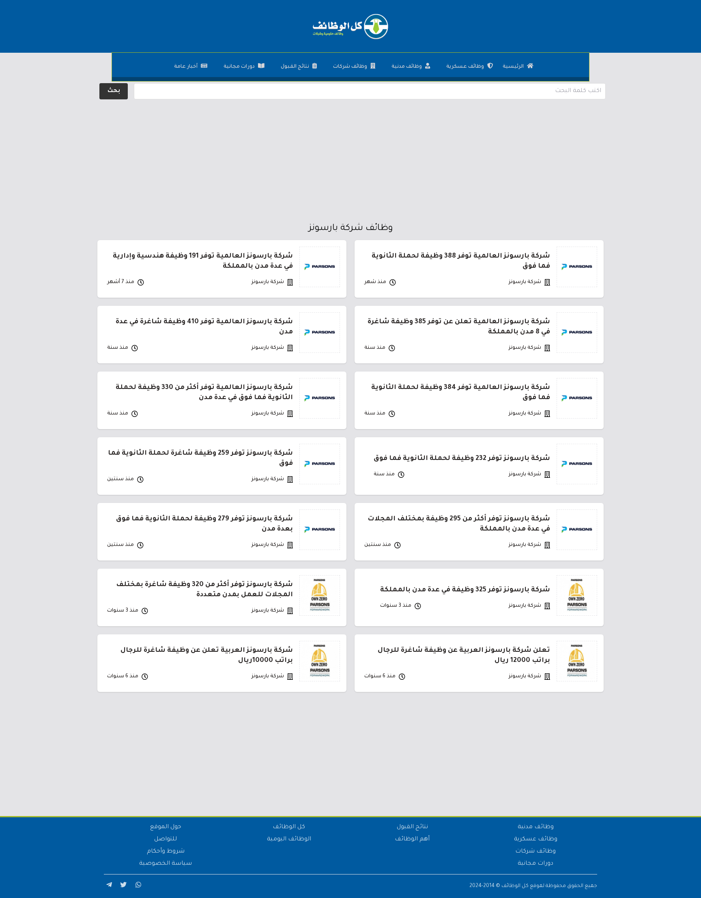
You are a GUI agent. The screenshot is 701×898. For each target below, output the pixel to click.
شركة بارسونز (525, 282)
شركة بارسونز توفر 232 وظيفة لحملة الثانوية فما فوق (462, 458)
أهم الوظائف (412, 839)
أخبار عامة (186, 67)
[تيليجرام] (108, 886)
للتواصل (165, 839)
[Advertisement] (350, 158)
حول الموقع (165, 827)
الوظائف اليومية (289, 839)
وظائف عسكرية (465, 67)
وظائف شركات (350, 67)
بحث (114, 91)
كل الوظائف (289, 827)
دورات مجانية (239, 67)
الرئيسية (513, 67)
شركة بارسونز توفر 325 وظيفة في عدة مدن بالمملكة (465, 590)
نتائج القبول (295, 67)
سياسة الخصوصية (165, 864)
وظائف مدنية (406, 67)
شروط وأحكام (166, 852)
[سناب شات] (137, 886)
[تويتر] (122, 886)
